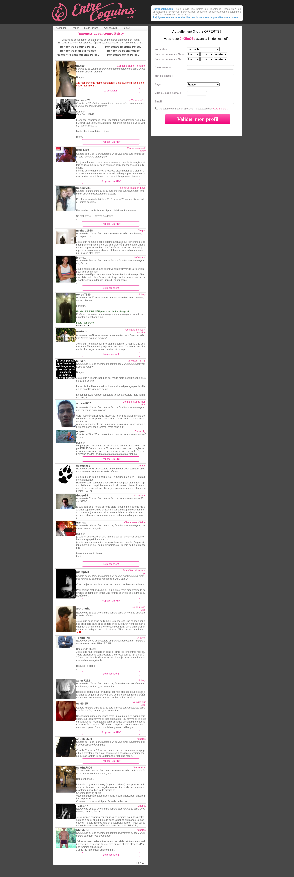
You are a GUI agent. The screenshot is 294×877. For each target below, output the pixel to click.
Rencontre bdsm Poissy (123, 50)
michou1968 (84, 230)
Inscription (61, 28)
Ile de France (91, 28)
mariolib (81, 331)
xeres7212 (83, 680)
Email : (159, 101)
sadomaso (83, 465)
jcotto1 (81, 257)
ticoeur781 (83, 187)
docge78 (82, 495)
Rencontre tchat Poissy (123, 54)
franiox (81, 522)
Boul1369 (82, 149)
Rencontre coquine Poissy (78, 46)
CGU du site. (220, 108)
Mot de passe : (164, 75)
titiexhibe (82, 830)
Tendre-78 (83, 637)
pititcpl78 (82, 571)
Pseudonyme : (163, 67)
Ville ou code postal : (168, 92)
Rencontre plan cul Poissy (78, 50)
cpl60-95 (82, 703)
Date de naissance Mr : (169, 59)
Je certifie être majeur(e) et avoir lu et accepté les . (193, 108)
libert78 (81, 361)
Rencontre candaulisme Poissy (78, 54)
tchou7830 (83, 294)
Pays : (158, 84)
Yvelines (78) (110, 28)
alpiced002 (83, 403)
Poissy (126, 28)
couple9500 (84, 739)
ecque (80, 431)
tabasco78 (83, 100)
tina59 (80, 65)
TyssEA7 (82, 805)
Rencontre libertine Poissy (123, 46)
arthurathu (83, 608)
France (75, 28)
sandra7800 (84, 767)
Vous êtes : (161, 49)
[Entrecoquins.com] (94, 23)
